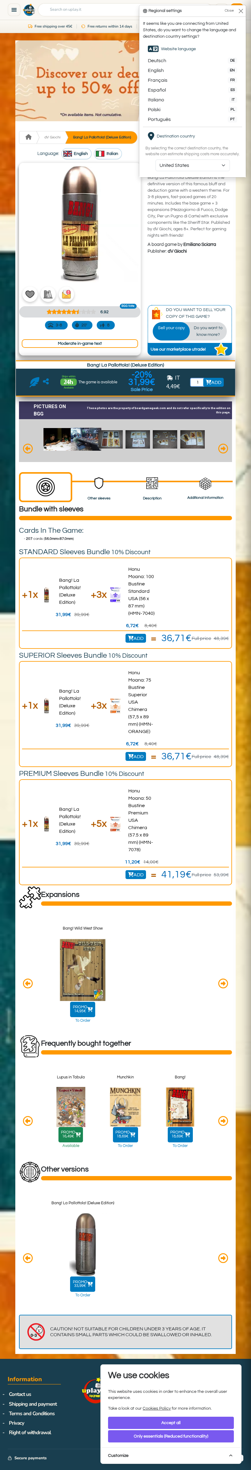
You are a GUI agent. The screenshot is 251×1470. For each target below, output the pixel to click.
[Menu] (14, 9)
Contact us (20, 1394)
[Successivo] (223, 449)
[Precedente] (28, 449)
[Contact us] (34, 382)
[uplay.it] (29, 10)
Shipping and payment (33, 1404)
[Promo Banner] (125, 80)
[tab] (45, 487)
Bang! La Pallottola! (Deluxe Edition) (102, 137)
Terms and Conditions (31, 1413)
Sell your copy (171, 327)
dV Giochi (52, 137)
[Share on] (46, 382)
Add (138, 638)
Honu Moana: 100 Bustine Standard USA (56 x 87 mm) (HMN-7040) (141, 591)
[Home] (27, 137)
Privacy (16, 1423)
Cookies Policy (157, 1408)
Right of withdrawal (30, 1432)
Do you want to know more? (208, 331)
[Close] (241, 11)
